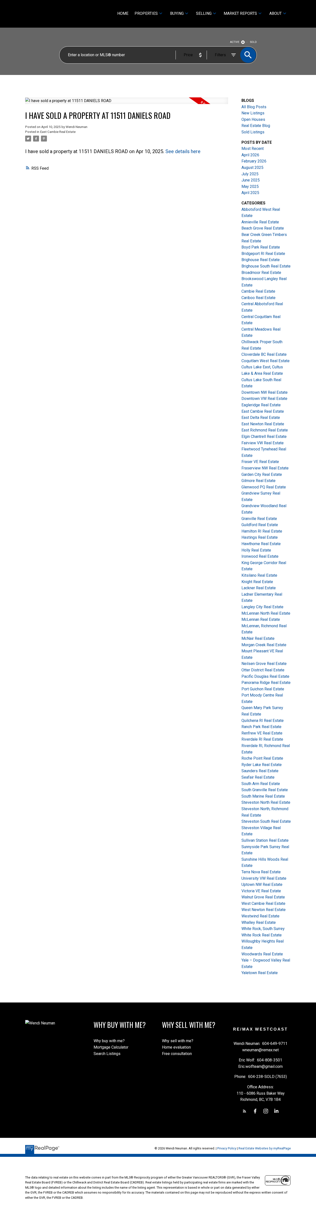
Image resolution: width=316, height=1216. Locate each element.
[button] (244, 1111)
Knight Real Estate (257, 581)
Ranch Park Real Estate (261, 726)
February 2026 (253, 161)
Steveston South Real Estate (266, 821)
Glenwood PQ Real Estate (263, 487)
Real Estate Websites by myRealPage (264, 1148)
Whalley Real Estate (258, 922)
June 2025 (250, 180)
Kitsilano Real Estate (259, 575)
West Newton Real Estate (263, 909)
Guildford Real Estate (259, 524)
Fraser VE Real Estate (260, 461)
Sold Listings (252, 132)
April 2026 (250, 155)
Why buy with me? (109, 1040)
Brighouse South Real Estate (266, 266)
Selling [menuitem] (204, 13)
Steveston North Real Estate (265, 802)
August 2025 (252, 167)
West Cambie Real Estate (263, 903)
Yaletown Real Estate (259, 972)
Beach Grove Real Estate (262, 228)
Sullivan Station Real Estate (265, 840)
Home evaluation (176, 1047)
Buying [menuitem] (177, 13)
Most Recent (252, 148)
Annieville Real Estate (260, 222)
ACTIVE (234, 42)
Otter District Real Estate (262, 670)
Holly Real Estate (256, 550)
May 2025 (250, 186)
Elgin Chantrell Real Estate (264, 436)
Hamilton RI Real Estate (261, 531)
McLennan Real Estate (260, 619)
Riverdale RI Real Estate (262, 739)
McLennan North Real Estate (265, 613)
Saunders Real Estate (259, 771)
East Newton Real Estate (262, 424)
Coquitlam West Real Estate (265, 360)
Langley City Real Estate (262, 607)
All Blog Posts (253, 107)
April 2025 (250, 192)
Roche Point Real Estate (262, 758)
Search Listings (107, 1053)
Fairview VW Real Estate (262, 443)
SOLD (253, 42)
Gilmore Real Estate (258, 480)
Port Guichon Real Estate (262, 689)
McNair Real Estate (258, 638)
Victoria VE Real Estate (261, 891)
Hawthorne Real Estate (261, 543)
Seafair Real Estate (258, 777)
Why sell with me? (177, 1040)
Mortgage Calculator (111, 1047)
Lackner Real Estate (258, 588)
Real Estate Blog (255, 125)
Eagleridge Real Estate (261, 405)
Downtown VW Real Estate (264, 398)
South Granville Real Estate (264, 789)
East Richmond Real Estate (264, 430)
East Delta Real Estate (260, 417)
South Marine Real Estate (263, 796)
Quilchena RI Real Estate (262, 720)
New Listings (252, 113)
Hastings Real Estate (259, 537)
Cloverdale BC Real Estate (264, 354)
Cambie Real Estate (258, 291)
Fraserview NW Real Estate (265, 468)
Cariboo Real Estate (258, 297)
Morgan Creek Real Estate (263, 645)
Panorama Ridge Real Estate (266, 682)
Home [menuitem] (122, 13)
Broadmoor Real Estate (261, 272)
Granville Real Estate (259, 518)
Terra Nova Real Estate (261, 872)
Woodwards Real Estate (262, 954)
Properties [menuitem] (146, 13)
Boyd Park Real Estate (260, 247)
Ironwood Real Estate (259, 556)
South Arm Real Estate (260, 783)
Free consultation (177, 1053)
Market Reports (240, 13)
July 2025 (249, 174)
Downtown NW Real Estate (264, 392)
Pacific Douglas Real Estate (265, 676)
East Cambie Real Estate (58, 132)
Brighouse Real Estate (260, 259)
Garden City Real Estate (261, 474)
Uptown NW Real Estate (261, 884)
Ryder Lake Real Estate (261, 764)
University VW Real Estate (263, 878)
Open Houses (253, 119)
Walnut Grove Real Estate (263, 897)
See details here (182, 151)
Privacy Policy (226, 1148)
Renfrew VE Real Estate (261, 733)
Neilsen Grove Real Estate (264, 663)
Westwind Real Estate (260, 916)
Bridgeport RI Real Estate (263, 253)
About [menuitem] (275, 13)
